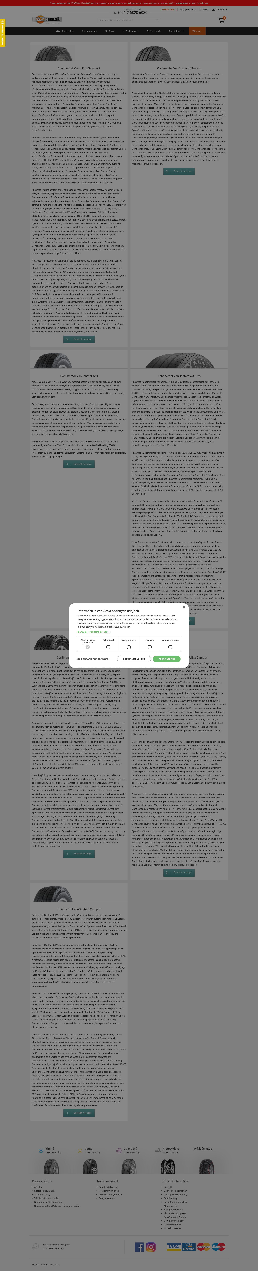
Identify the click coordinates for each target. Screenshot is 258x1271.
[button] (129, 632)
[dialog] (129, 635)
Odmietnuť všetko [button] (134, 659)
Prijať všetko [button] (167, 659)
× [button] (184, 607)
